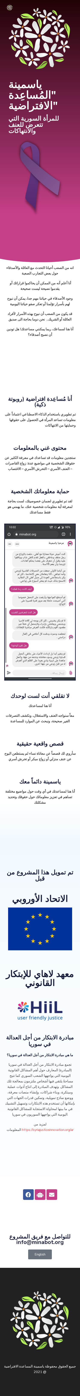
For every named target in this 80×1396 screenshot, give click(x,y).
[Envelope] (52, 1194)
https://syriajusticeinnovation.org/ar (48, 1129)
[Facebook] (28, 1194)
